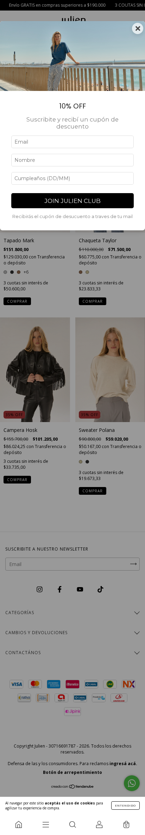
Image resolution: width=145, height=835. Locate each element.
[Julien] (18, 824)
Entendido (125, 805)
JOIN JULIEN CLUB (72, 200)
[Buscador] (72, 824)
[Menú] (45, 824)
